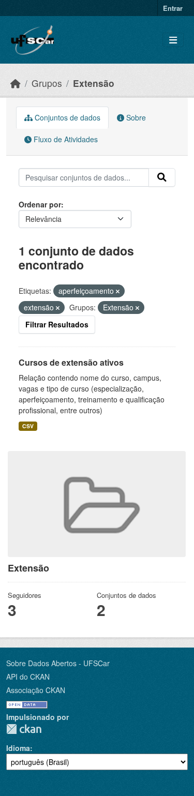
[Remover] (118, 291)
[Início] (15, 83)
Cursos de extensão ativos (71, 362)
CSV (28, 426)
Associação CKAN (35, 690)
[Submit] (161, 177)
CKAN (23, 729)
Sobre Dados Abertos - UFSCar (58, 663)
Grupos (47, 83)
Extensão (93, 83)
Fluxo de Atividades (65, 139)
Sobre (135, 117)
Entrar (173, 8)
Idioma (18, 748)
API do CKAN (28, 676)
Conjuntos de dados (66, 117)
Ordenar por (40, 204)
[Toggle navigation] (173, 40)
